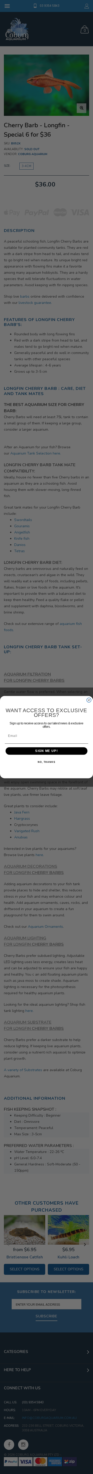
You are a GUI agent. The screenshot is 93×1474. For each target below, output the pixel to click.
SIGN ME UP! (46, 750)
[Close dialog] (89, 700)
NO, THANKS (46, 762)
